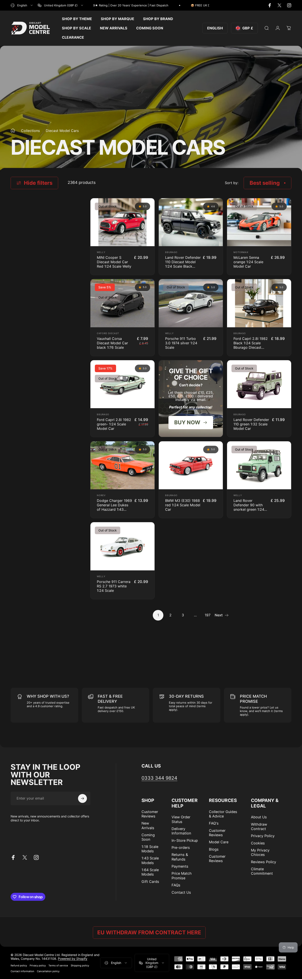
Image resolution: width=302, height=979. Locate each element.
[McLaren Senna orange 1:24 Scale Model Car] (259, 222)
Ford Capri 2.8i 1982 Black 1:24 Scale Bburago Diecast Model (250, 345)
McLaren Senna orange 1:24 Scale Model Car (248, 262)
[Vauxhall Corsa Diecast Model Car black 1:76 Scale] (122, 303)
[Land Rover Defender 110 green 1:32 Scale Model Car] (259, 384)
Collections (30, 130)
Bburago (171, 252)
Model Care (218, 842)
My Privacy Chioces (260, 852)
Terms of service (58, 965)
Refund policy (19, 965)
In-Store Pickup (185, 840)
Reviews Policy (263, 862)
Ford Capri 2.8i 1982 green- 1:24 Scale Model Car (114, 424)
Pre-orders (181, 847)
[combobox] (22, 5)
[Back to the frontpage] (13, 130)
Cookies (258, 843)
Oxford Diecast (108, 333)
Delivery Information (181, 831)
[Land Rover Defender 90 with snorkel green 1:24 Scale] (259, 465)
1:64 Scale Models (150, 872)
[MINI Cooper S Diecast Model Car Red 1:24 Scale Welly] (122, 222)
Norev (101, 495)
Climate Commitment (262, 871)
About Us (259, 817)
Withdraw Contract (259, 826)
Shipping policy (80, 965)
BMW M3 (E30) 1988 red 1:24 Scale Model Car (182, 505)
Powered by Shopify (72, 958)
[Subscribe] (82, 798)
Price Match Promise (182, 875)
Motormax (240, 252)
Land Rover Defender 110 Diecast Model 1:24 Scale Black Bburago (183, 264)
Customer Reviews (149, 813)
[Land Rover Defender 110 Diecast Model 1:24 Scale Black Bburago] (191, 222)
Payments (180, 866)
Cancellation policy (48, 971)
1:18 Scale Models (149, 848)
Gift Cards (150, 881)
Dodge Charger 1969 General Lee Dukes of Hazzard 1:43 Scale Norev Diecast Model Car (114, 509)
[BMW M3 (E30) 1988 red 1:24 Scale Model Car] (191, 465)
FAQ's (214, 823)
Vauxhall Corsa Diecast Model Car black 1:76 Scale (112, 343)
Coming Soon (148, 837)
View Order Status (181, 819)
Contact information (22, 971)
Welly (101, 252)
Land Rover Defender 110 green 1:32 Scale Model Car (251, 424)
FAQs (176, 885)
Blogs (214, 849)
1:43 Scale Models (150, 860)
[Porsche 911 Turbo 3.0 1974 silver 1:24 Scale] (191, 303)
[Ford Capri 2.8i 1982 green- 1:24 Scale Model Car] (122, 384)
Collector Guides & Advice (223, 813)
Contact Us (181, 892)
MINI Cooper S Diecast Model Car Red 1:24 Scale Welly (114, 262)
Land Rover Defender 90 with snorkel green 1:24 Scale (248, 507)
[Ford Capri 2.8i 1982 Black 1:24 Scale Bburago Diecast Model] (259, 303)
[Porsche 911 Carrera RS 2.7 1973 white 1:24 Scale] (122, 546)
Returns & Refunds (180, 856)
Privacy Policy (263, 836)
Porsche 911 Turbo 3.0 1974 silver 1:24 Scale (181, 343)
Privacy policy (38, 965)
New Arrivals (147, 825)
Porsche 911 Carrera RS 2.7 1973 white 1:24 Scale (113, 586)
